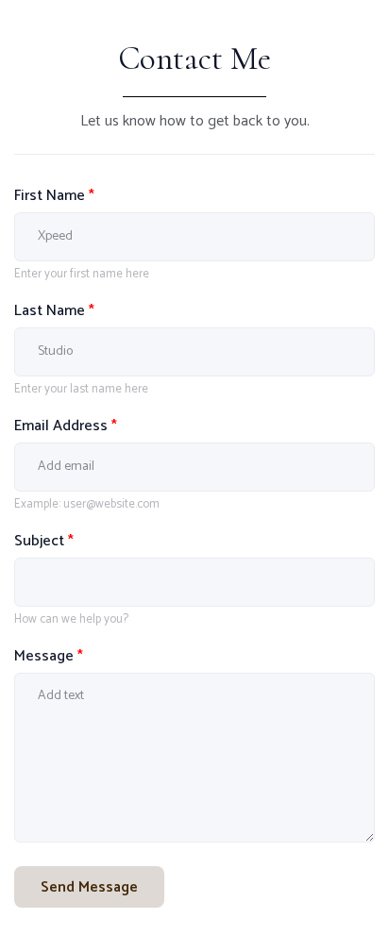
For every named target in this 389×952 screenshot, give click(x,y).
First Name (54, 196)
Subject (44, 541)
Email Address (65, 426)
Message (48, 656)
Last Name (54, 311)
